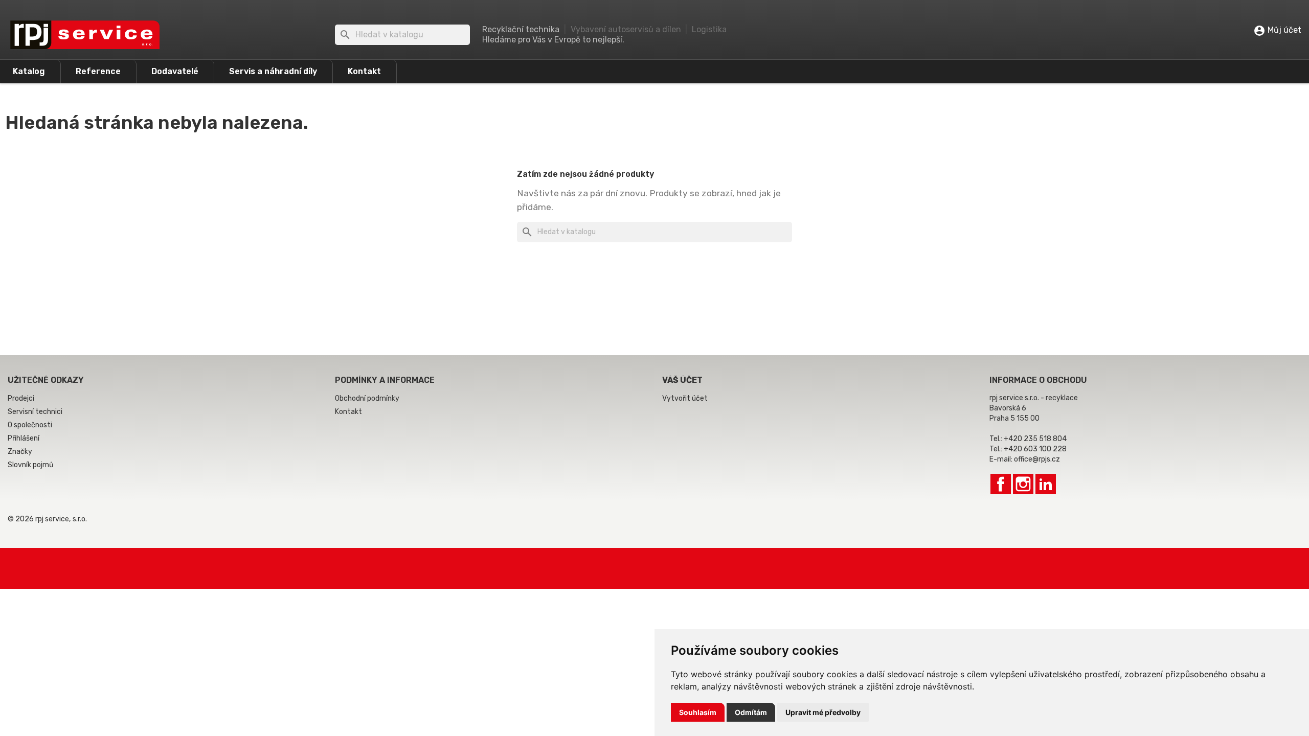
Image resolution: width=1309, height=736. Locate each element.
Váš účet (682, 380)
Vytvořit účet (685, 398)
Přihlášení (23, 438)
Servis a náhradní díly (273, 71)
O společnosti (30, 425)
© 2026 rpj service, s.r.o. (47, 519)
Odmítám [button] (751, 712)
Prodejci (21, 398)
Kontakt (364, 71)
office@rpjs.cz (1037, 459)
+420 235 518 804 (1035, 438)
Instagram (1023, 484)
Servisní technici (35, 411)
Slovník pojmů (30, 465)
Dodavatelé (174, 71)
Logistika (709, 29)
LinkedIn (1045, 484)
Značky (20, 451)
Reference (98, 71)
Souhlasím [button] (697, 712)
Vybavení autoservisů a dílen (626, 29)
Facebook (1000, 484)
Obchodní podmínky (367, 398)
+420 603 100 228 (1035, 449)
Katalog (29, 71)
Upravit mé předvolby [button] (823, 712)
